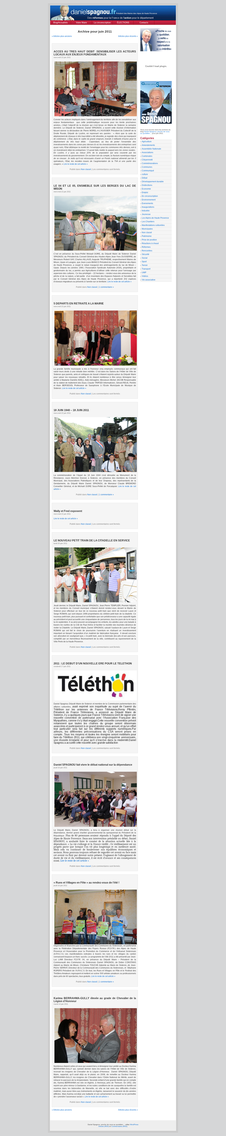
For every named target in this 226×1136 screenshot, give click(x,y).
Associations (147, 152)
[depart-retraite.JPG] (95, 337)
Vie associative (148, 280)
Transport (146, 269)
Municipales (147, 229)
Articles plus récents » (128, 36)
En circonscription (150, 196)
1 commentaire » (106, 287)
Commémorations (150, 163)
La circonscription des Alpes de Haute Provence (102, 23)
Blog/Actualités (60, 22)
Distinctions (147, 185)
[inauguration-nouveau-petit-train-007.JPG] (95, 574)
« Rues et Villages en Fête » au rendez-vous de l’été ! (86, 882)
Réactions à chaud (150, 243)
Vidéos (145, 276)
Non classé (86, 169)
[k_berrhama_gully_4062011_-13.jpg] (95, 1035)
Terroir (145, 265)
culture (145, 174)
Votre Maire (81, 22)
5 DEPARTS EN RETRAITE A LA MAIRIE (79, 303)
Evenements (147, 203)
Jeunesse (146, 214)
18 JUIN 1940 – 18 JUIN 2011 (71, 410)
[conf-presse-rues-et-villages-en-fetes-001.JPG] (96, 944)
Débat (144, 178)
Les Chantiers (148, 221)
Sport (144, 261)
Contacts (144, 22)
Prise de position (149, 240)
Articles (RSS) (103, 1126)
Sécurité (145, 254)
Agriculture (147, 141)
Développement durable (153, 181)
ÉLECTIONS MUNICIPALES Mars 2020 (123, 23)
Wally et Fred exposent (68, 511)
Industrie (146, 211)
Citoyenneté (147, 160)
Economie (146, 189)
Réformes (146, 247)
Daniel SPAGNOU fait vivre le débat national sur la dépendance (93, 764)
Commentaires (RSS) (119, 1126)
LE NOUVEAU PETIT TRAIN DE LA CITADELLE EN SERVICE (92, 540)
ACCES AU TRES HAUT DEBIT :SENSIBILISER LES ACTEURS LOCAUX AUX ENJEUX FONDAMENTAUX (95, 53)
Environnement (149, 200)
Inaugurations (148, 207)
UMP (144, 272)
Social (144, 258)
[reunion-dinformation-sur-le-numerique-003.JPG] (95, 88)
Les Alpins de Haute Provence (155, 218)
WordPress (134, 1124)
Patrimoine (147, 236)
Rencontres (147, 251)
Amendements (148, 145)
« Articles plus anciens (62, 36)
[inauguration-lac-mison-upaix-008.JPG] (95, 223)
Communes (147, 167)
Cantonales (147, 156)
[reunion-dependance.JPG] (95, 799)
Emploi (145, 192)
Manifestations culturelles (153, 225)
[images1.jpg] (95, 685)
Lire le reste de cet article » (76, 164)
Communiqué (148, 170)
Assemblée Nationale (151, 149)
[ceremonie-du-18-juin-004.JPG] (95, 444)
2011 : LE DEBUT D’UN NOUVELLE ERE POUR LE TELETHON (93, 663)
